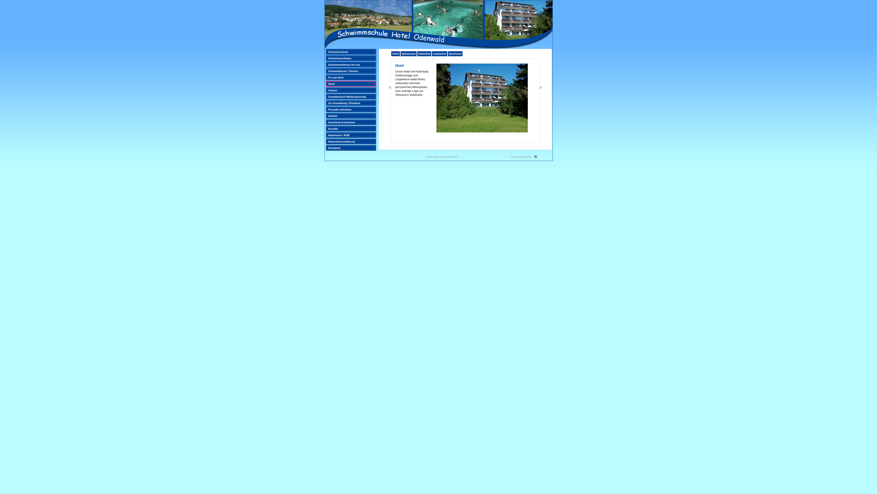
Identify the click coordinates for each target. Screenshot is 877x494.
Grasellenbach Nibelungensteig (347, 96)
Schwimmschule (338, 52)
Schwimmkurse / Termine (343, 71)
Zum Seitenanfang (521, 157)
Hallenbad (424, 53)
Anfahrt (332, 116)
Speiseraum (409, 53)
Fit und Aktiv (336, 77)
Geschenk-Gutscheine (341, 122)
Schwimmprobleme (339, 58)
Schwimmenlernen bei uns (344, 64)
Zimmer (332, 90)
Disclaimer (334, 148)
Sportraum (455, 53)
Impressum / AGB (338, 135)
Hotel (331, 84)
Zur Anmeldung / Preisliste (344, 103)
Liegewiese (439, 53)
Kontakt (333, 128)
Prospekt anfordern (339, 109)
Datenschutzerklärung (341, 141)
